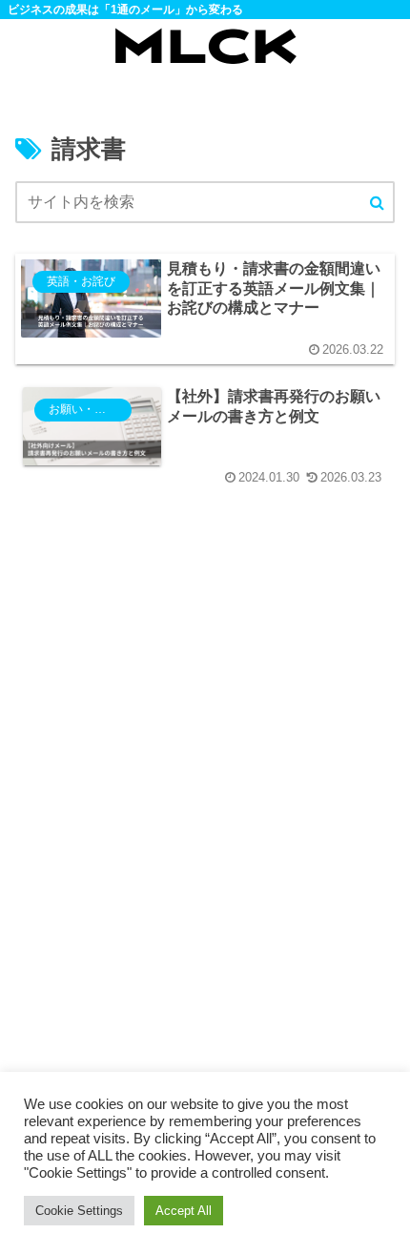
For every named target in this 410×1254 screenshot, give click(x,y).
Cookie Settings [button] (79, 1210)
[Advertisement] (205, 829)
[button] (377, 203)
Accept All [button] (183, 1210)
